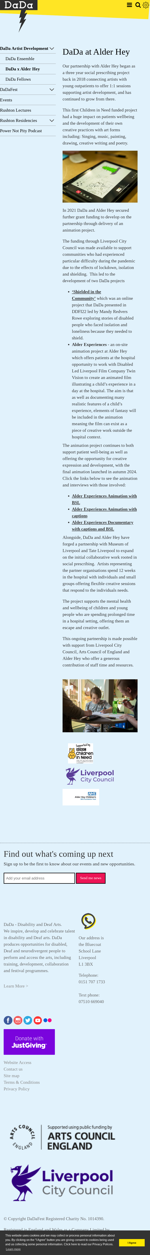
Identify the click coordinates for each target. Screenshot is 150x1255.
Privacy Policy (17, 1089)
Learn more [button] (13, 1249)
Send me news (90, 878)
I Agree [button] (132, 1242)
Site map (11, 1075)
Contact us (13, 1069)
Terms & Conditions (22, 1082)
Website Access (17, 1062)
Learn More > (16, 986)
